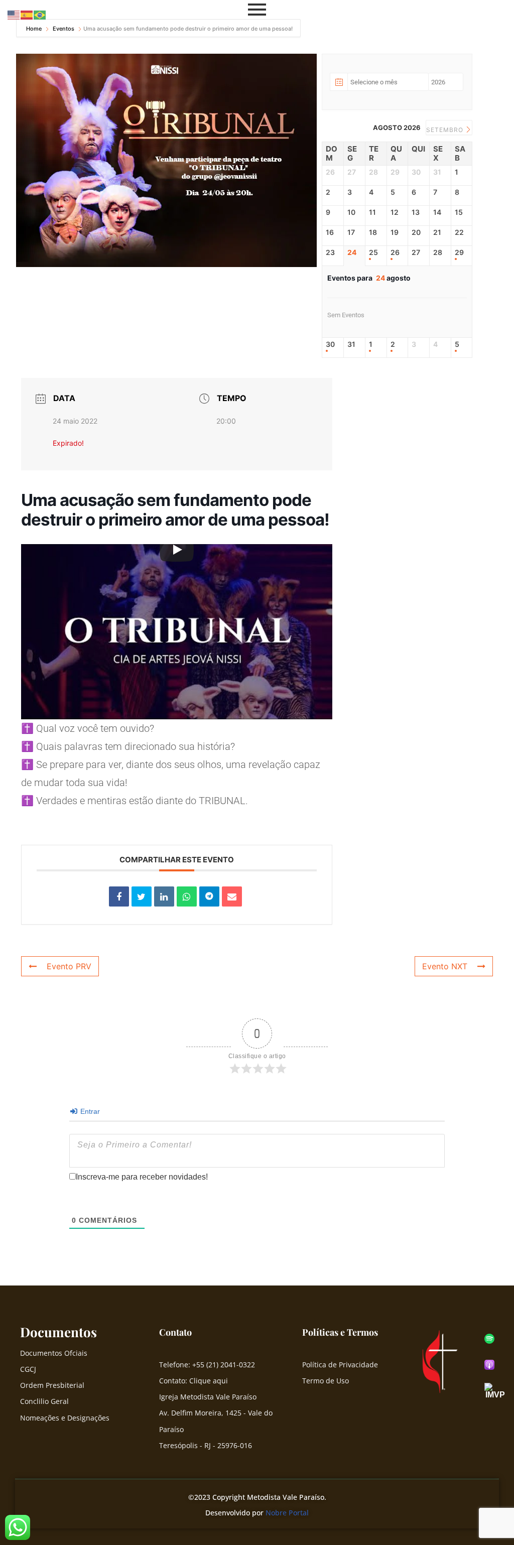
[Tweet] (142, 896)
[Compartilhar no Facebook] (119, 896)
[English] (14, 14)
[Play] (177, 550)
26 (395, 252)
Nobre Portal (287, 1512)
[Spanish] (27, 14)
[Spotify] (489, 1339)
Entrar (89, 1111)
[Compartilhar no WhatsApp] (187, 896)
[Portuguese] (40, 14)
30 (330, 344)
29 (459, 252)
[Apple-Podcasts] (489, 1365)
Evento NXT (444, 966)
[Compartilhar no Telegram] (209, 896)
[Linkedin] (164, 896)
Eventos (63, 28)
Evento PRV (69, 966)
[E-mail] (232, 896)
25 (373, 252)
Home (34, 28)
